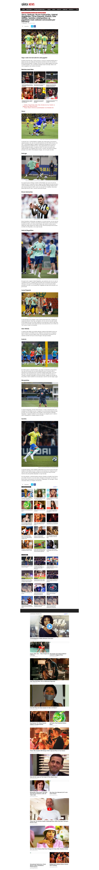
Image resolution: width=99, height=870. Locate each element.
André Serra (25, 23)
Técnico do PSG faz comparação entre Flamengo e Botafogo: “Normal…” (52, 566)
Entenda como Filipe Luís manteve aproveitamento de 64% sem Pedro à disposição (27, 85)
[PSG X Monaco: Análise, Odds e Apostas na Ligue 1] (27, 561)
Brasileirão (29, 9)
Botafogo (35, 564)
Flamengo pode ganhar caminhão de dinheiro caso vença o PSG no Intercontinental (27, 101)
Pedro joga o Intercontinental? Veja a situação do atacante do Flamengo (51, 101)
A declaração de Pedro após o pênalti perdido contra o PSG (39, 580)
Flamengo (35, 578)
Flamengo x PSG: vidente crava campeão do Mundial (39, 606)
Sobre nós (65, 9)
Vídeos (53, 9)
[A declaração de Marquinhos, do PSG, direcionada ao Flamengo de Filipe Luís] (40, 587)
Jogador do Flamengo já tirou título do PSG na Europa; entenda (52, 593)
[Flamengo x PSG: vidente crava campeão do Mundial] (40, 600)
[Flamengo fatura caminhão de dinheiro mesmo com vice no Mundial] (52, 574)
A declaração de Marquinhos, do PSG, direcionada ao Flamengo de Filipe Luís (39, 593)
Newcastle (33, 12)
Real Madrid (39, 12)
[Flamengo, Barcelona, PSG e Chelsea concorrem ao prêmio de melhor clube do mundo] (27, 574)
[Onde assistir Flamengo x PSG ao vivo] (27, 587)
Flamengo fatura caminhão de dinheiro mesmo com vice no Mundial (52, 580)
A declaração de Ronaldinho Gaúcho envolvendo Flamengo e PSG (27, 606)
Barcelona (23, 578)
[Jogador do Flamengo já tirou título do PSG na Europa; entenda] (52, 587)
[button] (77, 9)
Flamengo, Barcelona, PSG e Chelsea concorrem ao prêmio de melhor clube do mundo (26, 580)
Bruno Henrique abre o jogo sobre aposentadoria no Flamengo (39, 85)
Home (23, 9)
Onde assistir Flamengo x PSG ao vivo (26, 593)
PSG (36, 12)
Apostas (71, 9)
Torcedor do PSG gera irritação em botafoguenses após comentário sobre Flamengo (39, 567)
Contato (59, 9)
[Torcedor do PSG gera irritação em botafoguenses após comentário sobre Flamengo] (40, 561)
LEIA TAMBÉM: (24, 554)
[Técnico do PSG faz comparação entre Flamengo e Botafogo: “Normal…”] (52, 561)
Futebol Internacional (39, 9)
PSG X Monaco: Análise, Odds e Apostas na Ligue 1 (27, 566)
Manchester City (27, 12)
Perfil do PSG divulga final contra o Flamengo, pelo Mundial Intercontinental (51, 606)
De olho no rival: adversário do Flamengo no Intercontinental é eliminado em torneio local (51, 85)
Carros (49, 9)
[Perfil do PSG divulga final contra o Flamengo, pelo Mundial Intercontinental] (52, 600)
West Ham (44, 12)
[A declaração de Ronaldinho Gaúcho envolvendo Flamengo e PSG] (27, 600)
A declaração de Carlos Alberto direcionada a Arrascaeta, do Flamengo (39, 101)
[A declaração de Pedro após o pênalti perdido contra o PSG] (40, 574)
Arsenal (23, 12)
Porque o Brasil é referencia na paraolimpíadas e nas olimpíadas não (39, 107)
